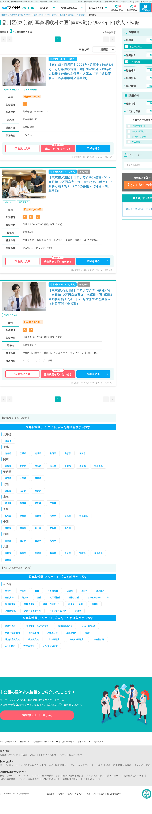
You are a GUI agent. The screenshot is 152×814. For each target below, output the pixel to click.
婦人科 (25, 597)
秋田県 (53, 453)
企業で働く (71, 632)
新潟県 (8, 478)
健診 (87, 632)
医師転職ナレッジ (51, 776)
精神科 (8, 590)
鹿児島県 (98, 553)
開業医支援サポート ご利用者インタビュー (84, 779)
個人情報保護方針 (114, 794)
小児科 (23, 590)
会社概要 (50, 794)
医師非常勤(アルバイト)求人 (45, 15)
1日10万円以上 (54, 639)
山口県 (68, 528)
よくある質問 (134, 2)
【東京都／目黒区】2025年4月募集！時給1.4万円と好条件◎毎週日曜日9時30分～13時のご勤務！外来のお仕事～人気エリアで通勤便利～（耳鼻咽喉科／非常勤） (81, 71)
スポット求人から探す (71, 755)
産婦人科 (9, 597)
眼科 (37, 590)
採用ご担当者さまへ (112, 2)
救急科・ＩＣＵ (75, 604)
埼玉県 (53, 466)
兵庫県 (53, 515)
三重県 (53, 503)
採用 (88, 794)
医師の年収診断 (8, 779)
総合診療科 (10, 604)
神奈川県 (98, 466)
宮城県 (38, 453)
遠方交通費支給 (12, 639)
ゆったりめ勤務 (88, 626)
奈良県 (68, 515)
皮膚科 (70, 590)
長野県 (38, 478)
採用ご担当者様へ (7, 742)
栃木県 (23, 466)
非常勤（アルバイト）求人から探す (39, 755)
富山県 (8, 490)
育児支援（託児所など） (37, 626)
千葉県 (68, 466)
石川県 (23, 490)
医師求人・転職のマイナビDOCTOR (16, 15)
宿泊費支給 (33, 639)
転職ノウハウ (6, 776)
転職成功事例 (124, 765)
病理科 (95, 604)
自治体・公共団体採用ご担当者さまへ (90, 2)
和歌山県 (83, 515)
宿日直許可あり (65, 626)
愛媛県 (38, 540)
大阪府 (38, 515)
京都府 (23, 515)
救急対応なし (11, 626)
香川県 (23, 540)
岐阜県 (8, 503)
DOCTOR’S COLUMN (27, 776)
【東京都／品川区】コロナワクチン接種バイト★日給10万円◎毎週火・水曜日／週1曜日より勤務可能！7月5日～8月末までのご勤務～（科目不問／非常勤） (81, 296)
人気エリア (52, 632)
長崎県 (38, 553)
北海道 (8, 441)
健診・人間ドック (51, 604)
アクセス (60, 794)
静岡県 (23, 503)
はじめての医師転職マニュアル (59, 765)
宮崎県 (82, 553)
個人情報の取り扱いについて (44, 742)
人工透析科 (55, 597)
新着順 (104, 49)
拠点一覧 (124, 2)
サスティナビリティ (76, 794)
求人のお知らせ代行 (29, 779)
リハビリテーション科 (98, 597)
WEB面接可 (28, 646)
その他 (78, 610)
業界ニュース (114, 776)
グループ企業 (98, 794)
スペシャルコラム (95, 776)
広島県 (53, 528)
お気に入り (24, 148)
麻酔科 (84, 590)
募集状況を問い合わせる (58, 261)
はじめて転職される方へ (28, 765)
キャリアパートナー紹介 (90, 765)
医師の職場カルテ (51, 779)
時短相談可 (99, 639)
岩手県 (23, 453)
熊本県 (53, 553)
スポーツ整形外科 (32, 610)
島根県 (23, 528)
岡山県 (38, 528)
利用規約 (23, 742)
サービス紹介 (6, 765)
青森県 (8, 453)
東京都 (62, 15)
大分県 (68, 553)
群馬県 (38, 466)
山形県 (68, 453)
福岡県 (8, 553)
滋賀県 (8, 515)
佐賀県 (23, 553)
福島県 (82, 453)
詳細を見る (93, 148)
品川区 (70, 15)
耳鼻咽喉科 (81, 15)
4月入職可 (10, 646)
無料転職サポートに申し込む (37, 715)
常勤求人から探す (9, 755)
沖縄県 (8, 559)
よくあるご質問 (142, 765)
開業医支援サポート (134, 776)
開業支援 (97, 742)
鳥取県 (8, 528)
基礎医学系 (10, 610)
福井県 (38, 490)
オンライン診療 (50, 646)
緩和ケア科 (74, 597)
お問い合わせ (66, 742)
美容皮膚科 (29, 604)
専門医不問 (33, 632)
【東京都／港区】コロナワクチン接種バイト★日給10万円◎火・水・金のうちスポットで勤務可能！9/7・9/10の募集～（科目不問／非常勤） (80, 184)
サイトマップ (83, 742)
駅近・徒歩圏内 (12, 632)
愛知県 (38, 503)
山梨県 (23, 478)
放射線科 (100, 590)
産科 (39, 597)
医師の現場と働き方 (73, 776)
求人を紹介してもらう (58, 148)
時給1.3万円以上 (77, 639)
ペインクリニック (57, 610)
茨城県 (8, 466)
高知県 (53, 540)
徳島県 (8, 540)
